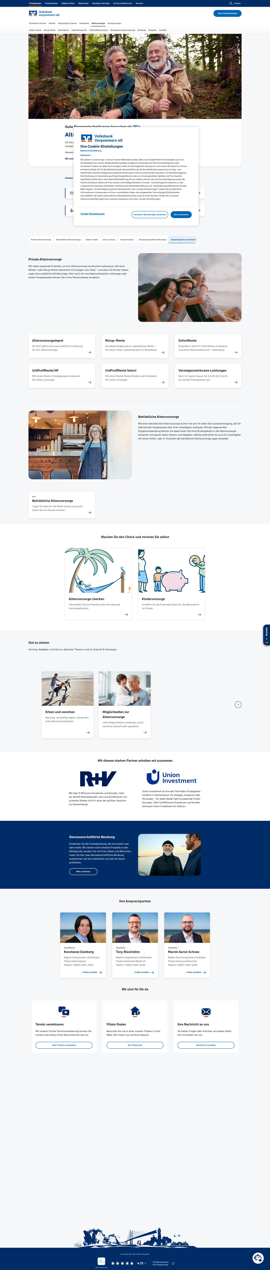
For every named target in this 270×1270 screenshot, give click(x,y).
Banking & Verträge (101, 3)
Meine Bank (83, 3)
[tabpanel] (67, 704)
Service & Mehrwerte (122, 3)
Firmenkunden (51, 3)
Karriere (139, 3)
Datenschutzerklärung (90, 150)
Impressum (85, 155)
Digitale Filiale (68, 3)
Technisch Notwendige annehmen (149, 214)
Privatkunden (35, 3)
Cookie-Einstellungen (93, 213)
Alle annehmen (181, 214)
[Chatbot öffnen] (258, 1258)
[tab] (37, 23)
